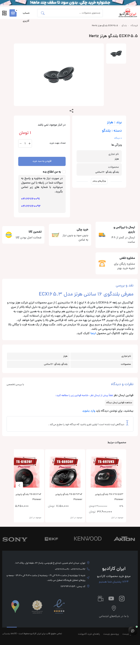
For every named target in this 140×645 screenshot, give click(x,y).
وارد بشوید (88, 411)
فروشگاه (134, 25)
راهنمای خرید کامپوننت (89, 634)
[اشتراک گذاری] (71, 111)
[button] (13, 13)
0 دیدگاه (118, 138)
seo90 (14, 633)
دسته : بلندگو (112, 131)
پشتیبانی (6, 633)
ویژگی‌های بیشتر (99, 181)
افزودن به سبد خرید (41, 161)
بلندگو (124, 25)
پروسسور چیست (111, 634)
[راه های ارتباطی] (132, 630)
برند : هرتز (114, 122)
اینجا (93, 333)
